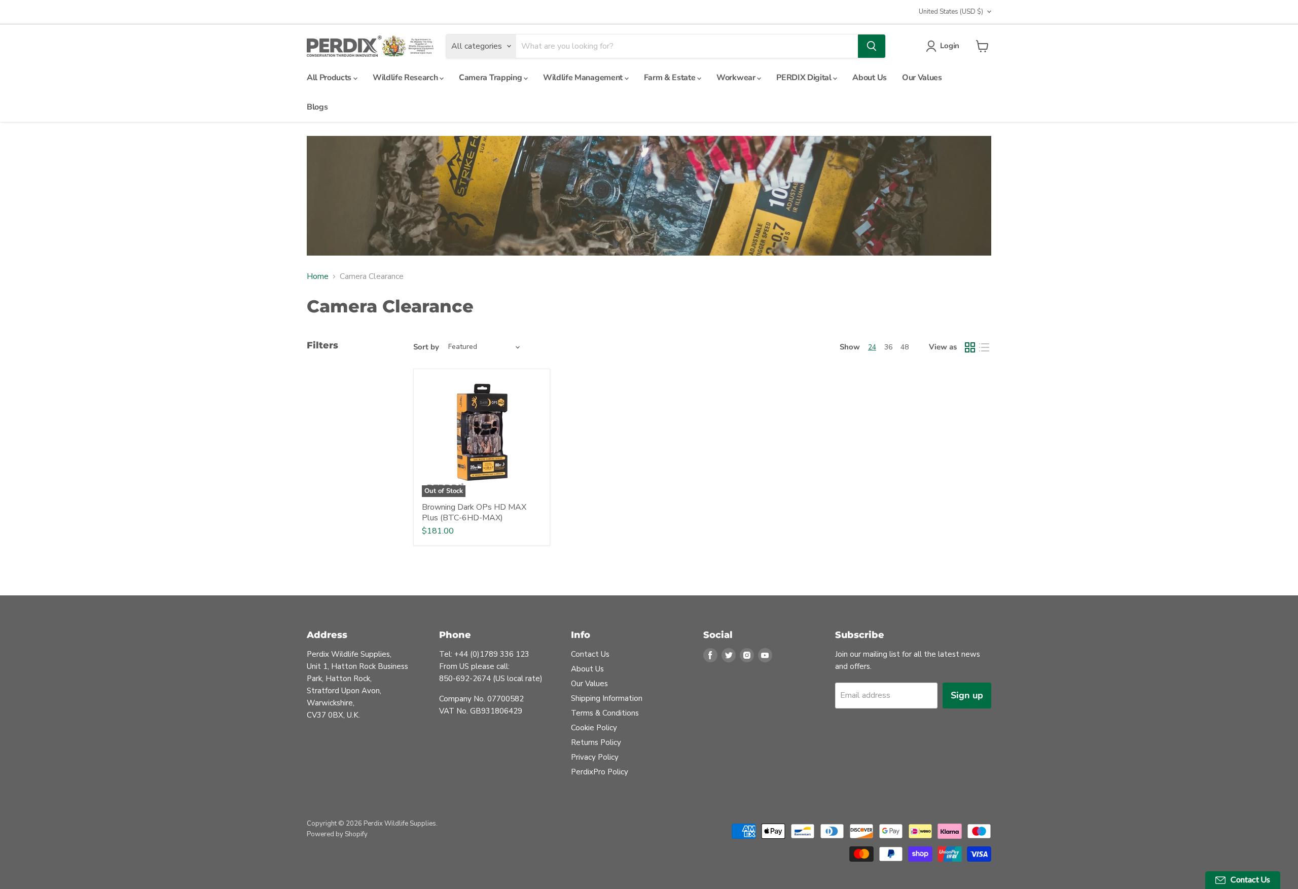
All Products (330, 77)
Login (949, 46)
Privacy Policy (595, 757)
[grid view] (970, 347)
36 (888, 347)
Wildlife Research (406, 77)
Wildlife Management (584, 77)
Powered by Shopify (337, 834)
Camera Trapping (491, 77)
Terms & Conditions (605, 713)
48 (904, 347)
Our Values (922, 77)
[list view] (984, 347)
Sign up (967, 695)
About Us (869, 77)
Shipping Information (606, 698)
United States (951, 11)
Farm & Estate (671, 77)
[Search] (871, 46)
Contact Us (590, 654)
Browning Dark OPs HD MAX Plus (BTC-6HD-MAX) (474, 512)
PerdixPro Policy (599, 772)
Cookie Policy (594, 728)
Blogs (317, 107)
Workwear (736, 77)
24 (872, 347)
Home (318, 276)
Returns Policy (596, 742)
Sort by (426, 347)
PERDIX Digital (804, 77)
